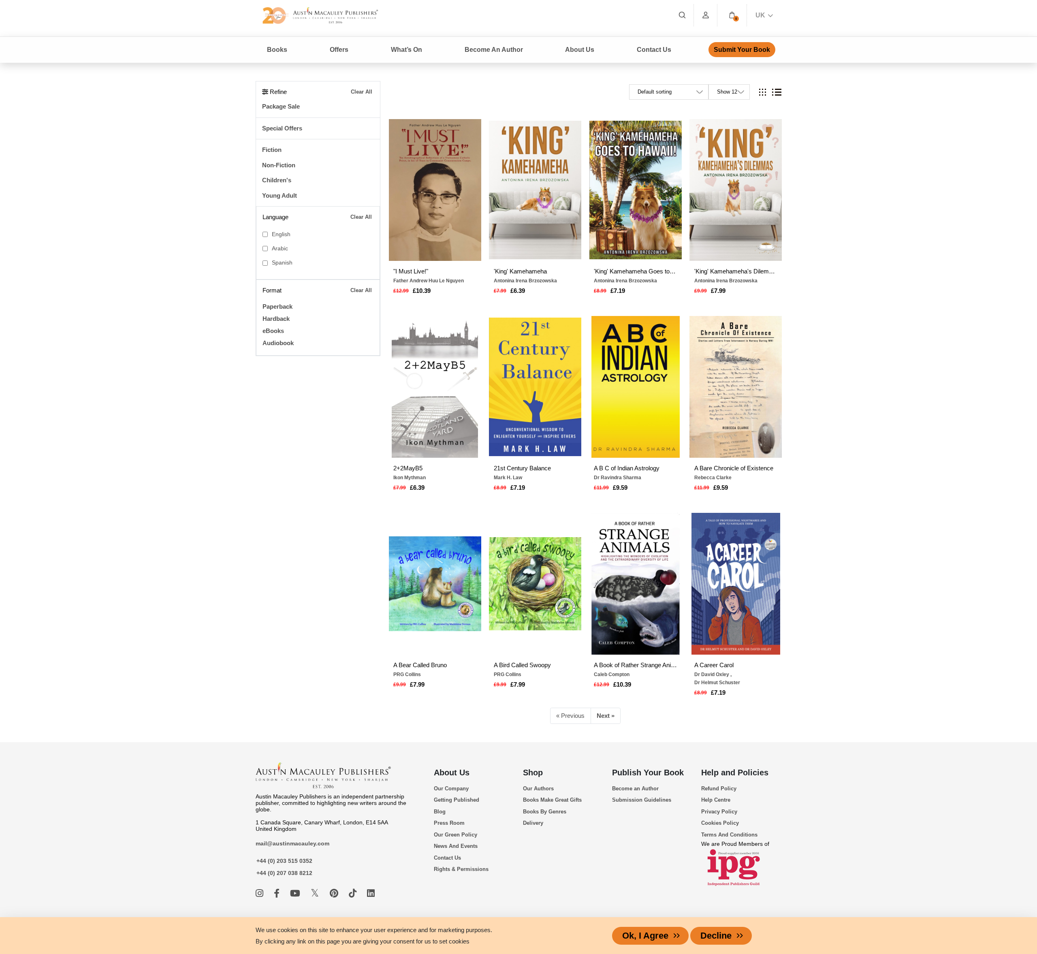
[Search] (682, 15)
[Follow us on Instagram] (261, 893)
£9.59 (620, 487)
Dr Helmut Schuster (717, 682)
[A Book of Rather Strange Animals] (635, 584)
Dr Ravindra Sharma (617, 477)
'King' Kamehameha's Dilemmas (735, 271)
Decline (716, 936)
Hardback (276, 318)
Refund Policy (718, 788)
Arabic (280, 248)
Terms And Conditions (729, 835)
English (281, 234)
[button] (731, 15)
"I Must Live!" (410, 271)
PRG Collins (407, 674)
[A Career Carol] (735, 584)
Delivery (533, 823)
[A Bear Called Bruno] (435, 584)
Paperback (277, 306)
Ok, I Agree (645, 936)
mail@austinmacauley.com (292, 843)
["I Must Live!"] (435, 190)
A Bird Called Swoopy (522, 665)
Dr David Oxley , (713, 674)
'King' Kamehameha (520, 271)
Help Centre (715, 800)
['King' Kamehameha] (535, 190)
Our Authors (538, 788)
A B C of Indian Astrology (626, 468)
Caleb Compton (611, 674)
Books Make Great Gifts (552, 800)
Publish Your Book (648, 772)
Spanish (282, 263)
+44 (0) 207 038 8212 (284, 873)
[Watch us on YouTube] (296, 893)
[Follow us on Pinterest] (335, 893)
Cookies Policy (720, 823)
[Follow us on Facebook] (278, 893)
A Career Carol (714, 665)
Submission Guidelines (641, 800)
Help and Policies (734, 772)
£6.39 (517, 290)
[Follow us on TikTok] (354, 893)
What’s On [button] (406, 49)
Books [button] (277, 49)
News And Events (456, 846)
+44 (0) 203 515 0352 (284, 861)
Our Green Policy (455, 835)
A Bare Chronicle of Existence (733, 468)
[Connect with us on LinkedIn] (371, 893)
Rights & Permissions (461, 869)
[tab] (762, 92)
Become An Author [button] (494, 49)
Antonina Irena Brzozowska (525, 281)
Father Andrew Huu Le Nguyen (428, 281)
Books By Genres (544, 812)
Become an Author (635, 788)
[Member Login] (705, 15)
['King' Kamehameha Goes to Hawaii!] (635, 190)
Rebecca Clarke (713, 477)
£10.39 (422, 290)
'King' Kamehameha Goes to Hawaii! (635, 271)
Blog (440, 812)
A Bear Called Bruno (420, 665)
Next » (606, 715)
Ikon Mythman (409, 477)
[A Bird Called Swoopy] (535, 584)
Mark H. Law (508, 477)
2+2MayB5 (407, 468)
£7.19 (617, 290)
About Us (451, 772)
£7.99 (718, 290)
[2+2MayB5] (435, 387)
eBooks (273, 330)
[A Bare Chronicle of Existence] (735, 387)
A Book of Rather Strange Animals (635, 665)
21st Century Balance (522, 468)
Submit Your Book (742, 49)
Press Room (449, 823)
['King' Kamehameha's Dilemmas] (735, 190)
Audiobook (278, 342)
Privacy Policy (719, 812)
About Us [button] (579, 49)
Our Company (451, 788)
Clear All (361, 92)
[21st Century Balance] (535, 387)
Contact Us (654, 49)
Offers (339, 49)
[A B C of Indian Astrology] (635, 387)
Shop (533, 772)
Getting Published (456, 800)
